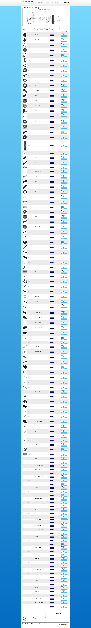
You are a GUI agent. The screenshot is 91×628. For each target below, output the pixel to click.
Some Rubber (46, 29)
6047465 (29, 207)
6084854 (29, 562)
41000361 (29, 237)
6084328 (29, 90)
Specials (24, 618)
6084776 (29, 436)
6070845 (29, 281)
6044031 (29, 247)
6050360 (29, 286)
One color (61, 28)
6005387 (29, 257)
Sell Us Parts (35, 617)
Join (24, 614)
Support (34, 614)
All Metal (36, 28)
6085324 (29, 411)
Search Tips (25, 615)
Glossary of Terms (36, 615)
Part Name (36, 31)
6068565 (29, 252)
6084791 (29, 580)
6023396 (29, 75)
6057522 (29, 444)
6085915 (29, 426)
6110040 (29, 529)
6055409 (29, 70)
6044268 (29, 110)
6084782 (29, 401)
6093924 (29, 462)
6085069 (29, 301)
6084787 (29, 540)
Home (41, 5)
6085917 (29, 431)
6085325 (29, 566)
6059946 (29, 153)
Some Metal (36, 29)
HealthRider (41, 8)
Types (49, 5)
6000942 (29, 262)
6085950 (29, 458)
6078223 (29, 121)
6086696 (29, 487)
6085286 (29, 551)
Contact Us (35, 618)
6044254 (29, 80)
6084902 (29, 391)
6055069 (29, 342)
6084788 (29, 502)
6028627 (29, 132)
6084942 (29, 406)
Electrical (51, 28)
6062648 (29, 291)
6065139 (29, 440)
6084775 (29, 333)
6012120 (29, 176)
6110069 (29, 484)
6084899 (29, 267)
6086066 (29, 602)
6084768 (29, 606)
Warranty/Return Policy (49, 616)
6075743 (29, 216)
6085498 (29, 595)
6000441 (29, 50)
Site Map (24, 620)
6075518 (29, 202)
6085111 (29, 533)
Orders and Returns (61, 5)
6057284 (29, 60)
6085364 (29, 513)
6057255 (29, 171)
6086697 (29, 517)
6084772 (29, 396)
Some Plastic (41, 29)
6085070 (29, 307)
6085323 (29, 544)
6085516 (29, 495)
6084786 (29, 491)
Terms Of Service (48, 617)
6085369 (29, 509)
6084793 (29, 569)
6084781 (29, 367)
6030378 (29, 372)
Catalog (54, 5)
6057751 (29, 573)
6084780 (29, 312)
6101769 (29, 473)
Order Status (35, 613)
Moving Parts (56, 28)
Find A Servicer (35, 616)
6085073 (29, 498)
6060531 (29, 100)
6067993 (29, 276)
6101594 (29, 584)
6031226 (29, 95)
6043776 (29, 85)
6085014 (29, 449)
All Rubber (46, 28)
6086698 (29, 469)
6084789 (29, 547)
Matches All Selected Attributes (64, 27)
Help (67, 5)
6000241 (29, 65)
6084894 (29, 242)
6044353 (29, 137)
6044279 (29, 157)
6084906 (29, 338)
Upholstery (51, 29)
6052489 (29, 387)
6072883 (29, 116)
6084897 (29, 362)
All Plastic (41, 28)
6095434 (29, 519)
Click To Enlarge (30, 23)
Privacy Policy (48, 615)
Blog (24, 619)
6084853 (29, 522)
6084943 (29, 558)
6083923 (29, 145)
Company (47, 613)
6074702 (29, 167)
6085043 (29, 506)
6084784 (29, 555)
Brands (45, 5)
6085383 (29, 296)
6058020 (29, 55)
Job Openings (48, 614)
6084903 (29, 377)
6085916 (29, 416)
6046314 (29, 382)
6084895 (29, 591)
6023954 (29, 181)
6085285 (29, 454)
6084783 (29, 421)
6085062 (29, 480)
